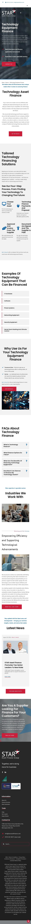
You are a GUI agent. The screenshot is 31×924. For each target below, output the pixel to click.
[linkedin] (6, 2)
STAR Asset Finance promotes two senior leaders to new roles (14, 665)
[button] (15, 446)
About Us (4, 800)
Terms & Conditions (13, 857)
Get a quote (5, 814)
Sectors (7, 82)
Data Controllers (6, 804)
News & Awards (15, 637)
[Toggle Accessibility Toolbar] (28, 921)
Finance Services (6, 802)
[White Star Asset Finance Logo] (9, 9)
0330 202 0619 (10, 2)
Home (3, 82)
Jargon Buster (5, 816)
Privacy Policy (22, 857)
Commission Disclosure (9, 859)
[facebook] (3, 2)
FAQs (3, 812)
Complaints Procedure (21, 859)
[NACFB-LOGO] (5, 776)
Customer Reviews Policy (15, 860)
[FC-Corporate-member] (11, 783)
